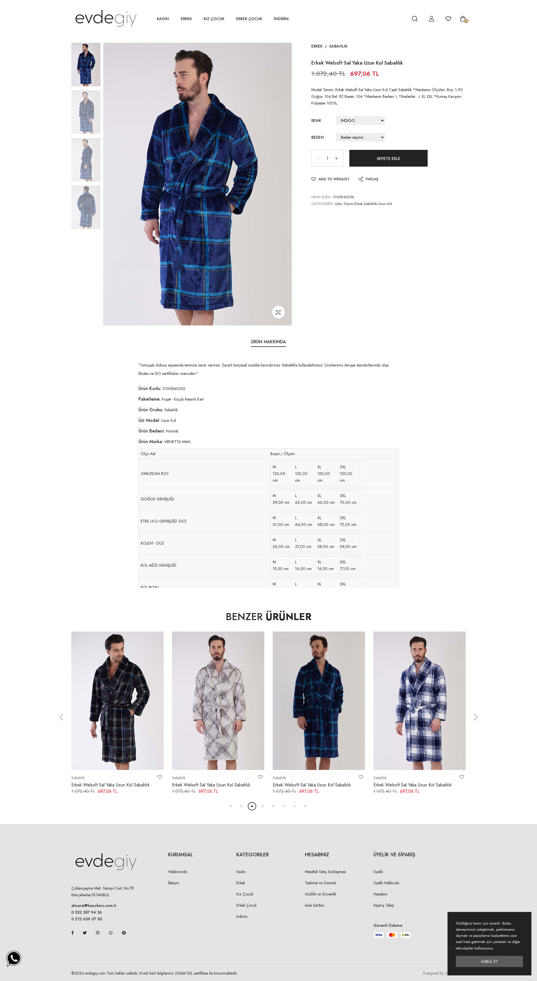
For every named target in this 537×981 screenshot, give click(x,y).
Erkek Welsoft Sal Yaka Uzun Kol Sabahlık (110, 785)
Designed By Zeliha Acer (443, 973)
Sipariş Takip (383, 905)
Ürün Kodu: (149, 388)
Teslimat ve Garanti (320, 883)
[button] (61, 716)
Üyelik (378, 871)
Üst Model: (149, 420)
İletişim (173, 883)
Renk (316, 120)
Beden (317, 137)
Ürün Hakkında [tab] (268, 342)
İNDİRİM (281, 19)
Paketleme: (149, 399)
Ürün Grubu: (150, 409)
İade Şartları (314, 905)
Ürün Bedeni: (151, 431)
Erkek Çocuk (249, 19)
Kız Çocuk (214, 19)
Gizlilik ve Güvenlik (320, 894)
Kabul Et (489, 961)
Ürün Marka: (150, 441)
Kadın (163, 19)
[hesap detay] (401, 19)
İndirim (242, 916)
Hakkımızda (177, 871)
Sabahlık (338, 46)
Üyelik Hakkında (386, 883)
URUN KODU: (321, 197)
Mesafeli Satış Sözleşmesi (325, 871)
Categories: (322, 203)
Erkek (186, 19)
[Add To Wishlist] (160, 776)
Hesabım (380, 894)
